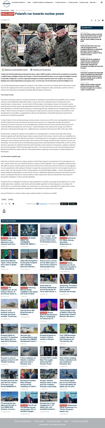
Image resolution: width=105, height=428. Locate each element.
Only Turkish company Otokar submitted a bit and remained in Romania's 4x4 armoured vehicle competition (68, 361)
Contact (66, 421)
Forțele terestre (60, 2)
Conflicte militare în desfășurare (42, 2)
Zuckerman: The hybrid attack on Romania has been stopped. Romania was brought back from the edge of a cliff (68, 288)
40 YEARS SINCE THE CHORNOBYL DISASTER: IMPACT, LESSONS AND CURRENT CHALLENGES (28, 241)
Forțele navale (83, 2)
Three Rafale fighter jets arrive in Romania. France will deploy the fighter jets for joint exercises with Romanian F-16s (68, 383)
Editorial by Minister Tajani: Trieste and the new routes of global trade (9, 264)
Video (29, 2)
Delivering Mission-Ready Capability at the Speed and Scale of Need (29, 291)
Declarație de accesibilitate (79, 421)
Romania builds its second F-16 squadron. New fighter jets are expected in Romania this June (9, 338)
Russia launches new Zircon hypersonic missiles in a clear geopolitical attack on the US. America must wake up (68, 266)
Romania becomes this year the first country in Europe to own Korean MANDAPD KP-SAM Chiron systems (9, 383)
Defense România (5, 10)
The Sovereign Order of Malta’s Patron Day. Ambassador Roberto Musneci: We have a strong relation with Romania (68, 313)
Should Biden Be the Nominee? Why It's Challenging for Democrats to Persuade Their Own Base (48, 316)
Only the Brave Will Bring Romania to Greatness (27, 312)
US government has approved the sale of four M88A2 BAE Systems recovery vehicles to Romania (8, 406)
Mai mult (93, 2)
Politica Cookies (39, 421)
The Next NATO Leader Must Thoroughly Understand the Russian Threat (48, 361)
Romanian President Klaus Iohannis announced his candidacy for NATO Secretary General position (28, 383)
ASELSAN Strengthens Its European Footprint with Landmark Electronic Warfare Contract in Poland (28, 264)
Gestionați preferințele (54, 421)
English (12, 10)
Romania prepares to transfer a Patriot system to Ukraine (48, 337)
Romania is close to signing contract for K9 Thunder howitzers (9, 360)
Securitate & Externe (18, 2)
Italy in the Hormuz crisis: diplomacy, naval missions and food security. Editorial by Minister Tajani (8, 241)
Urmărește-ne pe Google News (42, 70)
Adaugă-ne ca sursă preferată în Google (16, 70)
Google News (43, 203)
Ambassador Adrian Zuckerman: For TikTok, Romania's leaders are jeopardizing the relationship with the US (68, 408)
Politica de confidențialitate (22, 421)
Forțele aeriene (73, 2)
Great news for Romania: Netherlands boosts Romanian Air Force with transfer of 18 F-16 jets (48, 288)
